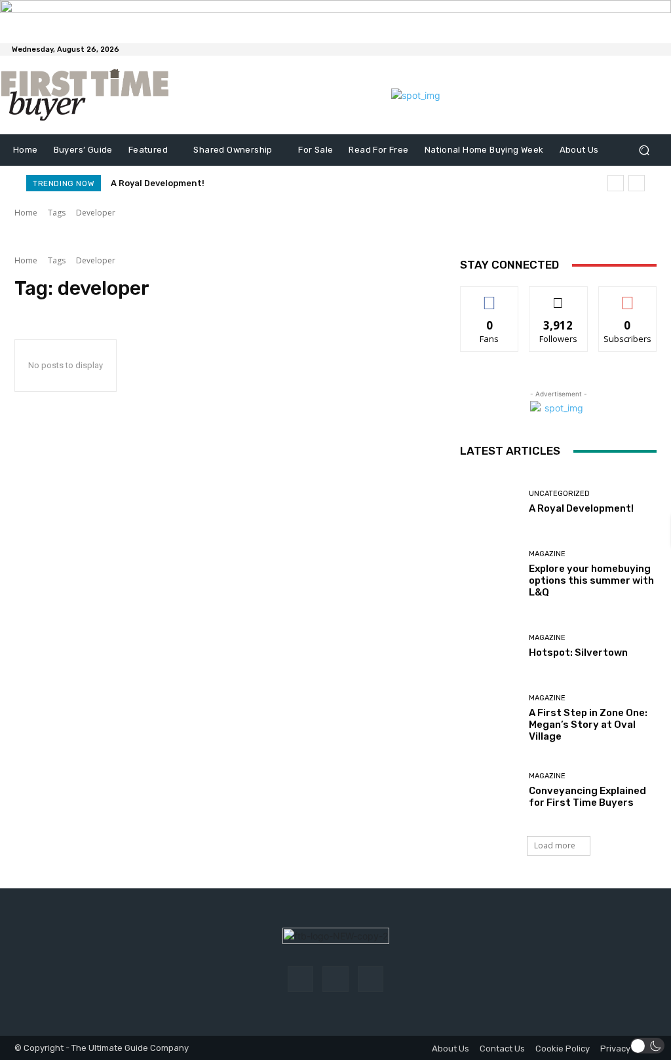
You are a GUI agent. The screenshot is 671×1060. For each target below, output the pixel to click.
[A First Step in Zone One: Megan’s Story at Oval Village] (489, 718)
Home (25, 212)
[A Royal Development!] (489, 501)
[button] (643, 150)
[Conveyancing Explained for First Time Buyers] (489, 790)
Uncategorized (559, 493)
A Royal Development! (157, 183)
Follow (558, 296)
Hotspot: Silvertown (578, 652)
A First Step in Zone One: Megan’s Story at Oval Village (588, 724)
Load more (554, 845)
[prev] (615, 183)
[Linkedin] (370, 979)
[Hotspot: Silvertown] (489, 645)
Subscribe (627, 296)
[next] (636, 183)
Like (489, 296)
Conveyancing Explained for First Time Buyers (587, 796)
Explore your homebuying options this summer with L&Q (591, 580)
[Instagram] (335, 979)
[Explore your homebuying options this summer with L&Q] (489, 573)
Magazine (547, 554)
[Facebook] (300, 979)
